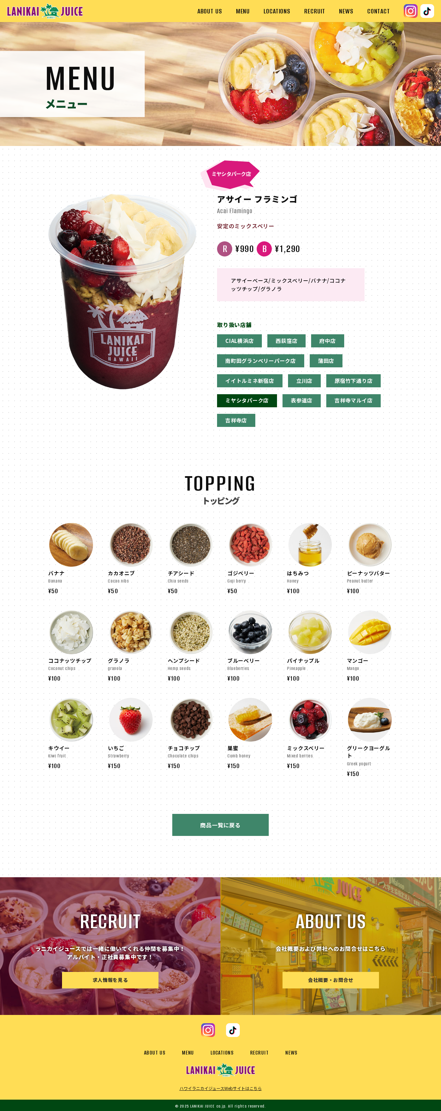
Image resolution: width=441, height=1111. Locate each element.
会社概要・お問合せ (330, 979)
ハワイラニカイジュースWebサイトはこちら (221, 1088)
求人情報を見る (110, 979)
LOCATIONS (277, 11)
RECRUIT (314, 11)
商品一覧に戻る (220, 825)
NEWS (346, 11)
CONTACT (378, 11)
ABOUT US (209, 11)
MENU (243, 11)
